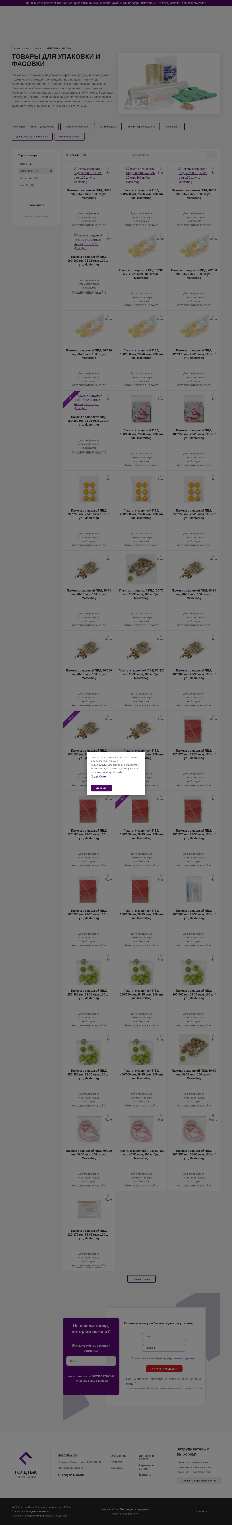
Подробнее (98, 776)
